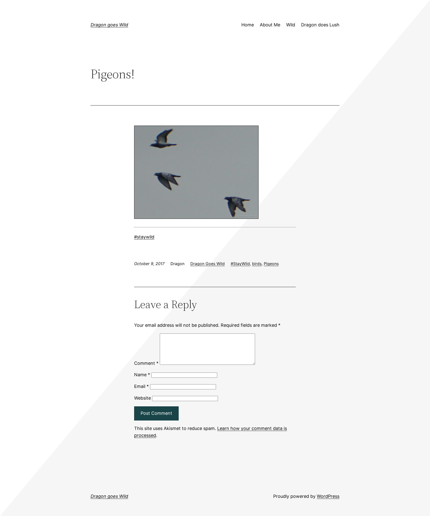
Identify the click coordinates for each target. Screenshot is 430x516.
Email (141, 386)
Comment (146, 363)
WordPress (328, 496)
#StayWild (240, 263)
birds (257, 263)
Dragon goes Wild (109, 24)
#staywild (144, 236)
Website (142, 398)
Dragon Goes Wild (207, 263)
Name (142, 374)
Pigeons (271, 263)
